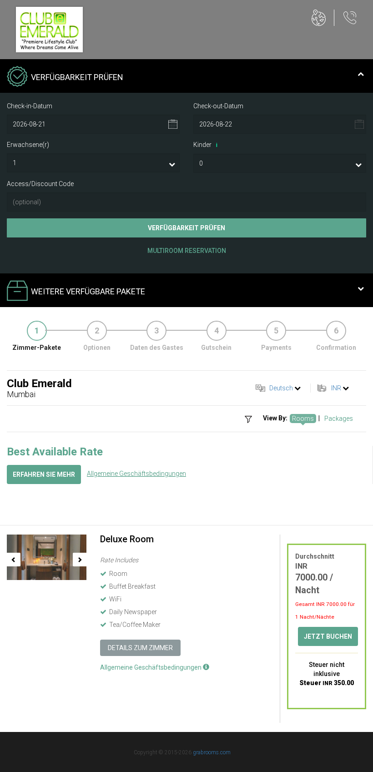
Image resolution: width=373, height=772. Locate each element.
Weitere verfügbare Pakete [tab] (88, 291)
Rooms (303, 418)
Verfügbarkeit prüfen (186, 228)
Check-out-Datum (218, 106)
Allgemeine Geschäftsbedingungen (136, 473)
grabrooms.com (212, 752)
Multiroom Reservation (186, 250)
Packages (338, 418)
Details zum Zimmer (140, 647)
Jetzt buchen (328, 636)
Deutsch (281, 388)
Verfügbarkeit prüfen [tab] (77, 77)
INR (336, 388)
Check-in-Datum (29, 106)
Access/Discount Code (40, 183)
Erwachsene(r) (28, 144)
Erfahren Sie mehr (44, 474)
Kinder (205, 144)
